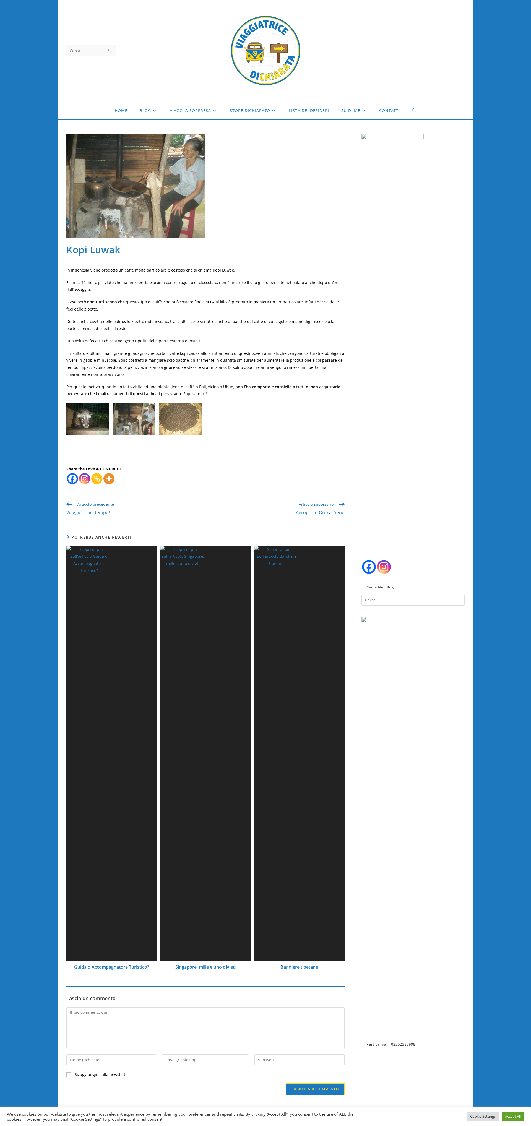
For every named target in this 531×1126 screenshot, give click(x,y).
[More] (108, 478)
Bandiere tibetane (299, 967)
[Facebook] (72, 478)
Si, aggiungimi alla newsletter (101, 1074)
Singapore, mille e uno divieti (205, 967)
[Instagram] (84, 478)
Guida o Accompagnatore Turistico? (111, 967)
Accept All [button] (513, 1116)
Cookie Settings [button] (483, 1116)
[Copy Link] (96, 478)
